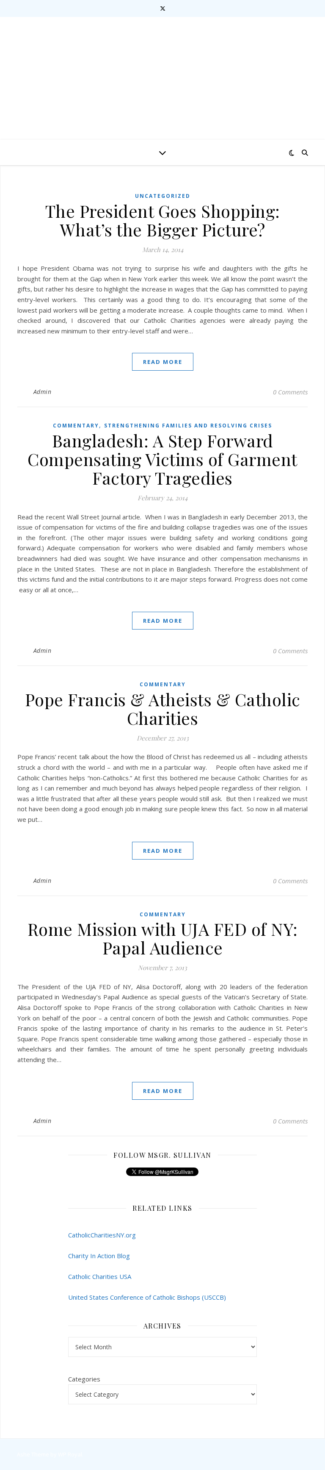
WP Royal (70, 1454)
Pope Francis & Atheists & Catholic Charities (162, 708)
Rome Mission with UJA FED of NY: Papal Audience (163, 938)
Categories (84, 1379)
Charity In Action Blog (99, 1255)
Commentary (76, 425)
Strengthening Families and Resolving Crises (188, 425)
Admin (42, 392)
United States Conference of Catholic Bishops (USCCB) (147, 1297)
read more (162, 362)
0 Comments (290, 392)
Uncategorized (162, 196)
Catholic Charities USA (99, 1276)
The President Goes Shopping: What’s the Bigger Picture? (162, 220)
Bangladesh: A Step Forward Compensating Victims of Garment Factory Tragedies (162, 459)
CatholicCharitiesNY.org (102, 1235)
